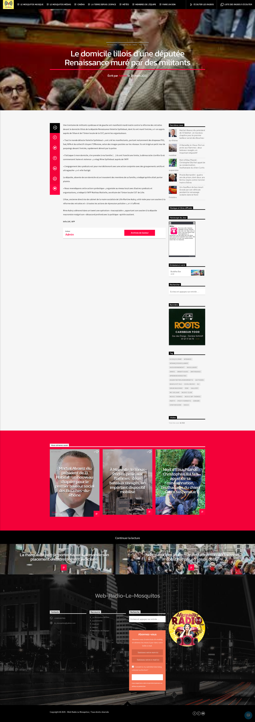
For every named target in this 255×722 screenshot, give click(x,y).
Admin (123, 75)
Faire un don (169, 4)
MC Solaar (174, 392)
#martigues (182, 372)
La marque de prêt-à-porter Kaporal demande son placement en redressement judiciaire (64, 557)
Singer (196, 401)
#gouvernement (177, 367)
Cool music (189, 384)
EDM (186, 388)
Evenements (97, 621)
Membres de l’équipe (145, 4)
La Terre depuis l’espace (103, 4)
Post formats (184, 401)
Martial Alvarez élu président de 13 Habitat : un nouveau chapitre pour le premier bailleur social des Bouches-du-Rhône (187, 135)
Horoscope (192, 256)
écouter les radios (203, 4)
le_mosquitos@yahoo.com (65, 623)
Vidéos (95, 627)
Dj (198, 384)
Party (172, 401)
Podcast (95, 624)
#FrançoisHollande (179, 363)
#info (172, 372)
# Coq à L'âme (176, 359)
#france (187, 359)
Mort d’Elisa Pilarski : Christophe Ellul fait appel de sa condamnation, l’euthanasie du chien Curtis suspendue (187, 165)
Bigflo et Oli (176, 384)
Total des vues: (174, 423)
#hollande (192, 367)
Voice (186, 405)
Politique (143, 45)
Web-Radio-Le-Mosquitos (127, 595)
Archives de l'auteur (139, 232)
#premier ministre (178, 376)
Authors (200, 380)
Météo (125, 4)
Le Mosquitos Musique (31, 4)
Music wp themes (192, 397)
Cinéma (81, 4)
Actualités (112, 45)
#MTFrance (196, 372)
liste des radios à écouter (238, 4)
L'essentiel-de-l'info (128, 45)
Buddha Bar (176, 271)
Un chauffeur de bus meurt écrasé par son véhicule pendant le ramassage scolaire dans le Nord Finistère (186, 192)
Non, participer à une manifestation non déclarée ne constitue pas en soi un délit (192, 557)
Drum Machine (176, 388)
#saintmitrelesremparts (181, 380)
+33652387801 (59, 618)
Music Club (187, 392)
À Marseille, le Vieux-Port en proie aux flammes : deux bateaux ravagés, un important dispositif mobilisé (187, 150)
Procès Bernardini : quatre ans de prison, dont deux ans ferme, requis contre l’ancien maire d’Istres (192, 179)
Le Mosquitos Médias (60, 4)
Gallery (194, 388)
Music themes (176, 397)
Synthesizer (175, 405)
